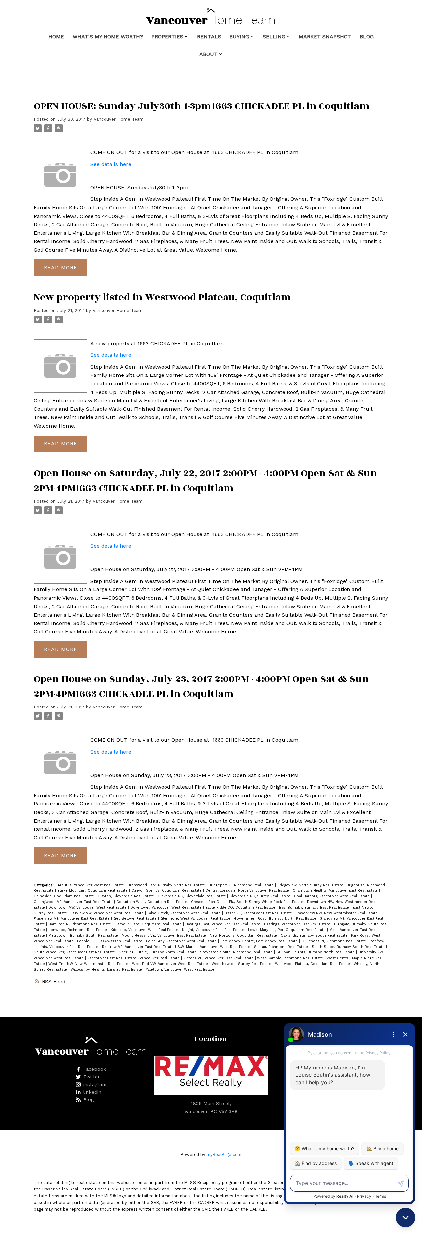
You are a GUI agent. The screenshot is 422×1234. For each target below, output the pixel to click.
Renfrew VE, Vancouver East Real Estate (138, 947)
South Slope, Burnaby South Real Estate (349, 947)
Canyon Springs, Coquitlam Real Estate (167, 890)
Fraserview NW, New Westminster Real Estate (337, 913)
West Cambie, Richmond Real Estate (290, 958)
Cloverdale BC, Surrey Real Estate (260, 896)
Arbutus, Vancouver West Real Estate (91, 885)
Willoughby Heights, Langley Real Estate (107, 969)
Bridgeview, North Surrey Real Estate (311, 885)
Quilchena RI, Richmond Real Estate (334, 941)
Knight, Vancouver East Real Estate (214, 930)
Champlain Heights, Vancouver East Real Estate (336, 890)
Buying (239, 36)
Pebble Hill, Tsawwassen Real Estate (110, 941)
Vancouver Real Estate (160, 958)
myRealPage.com (224, 1154)
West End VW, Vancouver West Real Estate (170, 964)
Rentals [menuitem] (209, 36)
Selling (274, 36)
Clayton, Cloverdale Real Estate (126, 896)
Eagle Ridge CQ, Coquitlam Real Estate (241, 907)
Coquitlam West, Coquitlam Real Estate (152, 902)
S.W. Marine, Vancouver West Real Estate (214, 947)
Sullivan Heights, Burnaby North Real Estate (316, 952)
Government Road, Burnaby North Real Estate (275, 919)
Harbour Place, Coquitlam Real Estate (149, 924)
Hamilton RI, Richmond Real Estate (80, 924)
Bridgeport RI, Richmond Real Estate (242, 885)
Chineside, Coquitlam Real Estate (64, 896)
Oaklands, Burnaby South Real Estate (315, 935)
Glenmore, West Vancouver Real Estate (196, 919)
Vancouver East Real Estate (112, 958)
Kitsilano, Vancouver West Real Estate (145, 930)
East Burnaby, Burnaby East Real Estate (314, 907)
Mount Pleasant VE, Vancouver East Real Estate (164, 935)
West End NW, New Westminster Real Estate (89, 964)
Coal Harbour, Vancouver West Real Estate (332, 896)
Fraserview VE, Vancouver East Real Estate (72, 919)
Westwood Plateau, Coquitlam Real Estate (313, 964)
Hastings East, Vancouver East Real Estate (223, 924)
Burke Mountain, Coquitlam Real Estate (93, 890)
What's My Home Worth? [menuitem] (108, 36)
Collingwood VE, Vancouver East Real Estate (74, 902)
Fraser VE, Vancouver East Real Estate (258, 913)
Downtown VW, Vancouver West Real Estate (88, 907)
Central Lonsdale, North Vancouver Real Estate (247, 890)
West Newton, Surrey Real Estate (242, 964)
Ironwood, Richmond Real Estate (78, 930)
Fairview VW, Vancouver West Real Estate (108, 913)
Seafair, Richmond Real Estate (281, 947)
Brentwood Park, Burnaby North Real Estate (167, 885)
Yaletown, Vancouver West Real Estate (180, 969)
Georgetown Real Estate (135, 919)
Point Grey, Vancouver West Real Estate (182, 941)
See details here (110, 164)
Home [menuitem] (56, 36)
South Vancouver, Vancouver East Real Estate (75, 952)
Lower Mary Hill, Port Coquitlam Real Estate (287, 930)
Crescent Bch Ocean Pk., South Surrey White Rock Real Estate (248, 902)
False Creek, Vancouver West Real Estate (184, 913)
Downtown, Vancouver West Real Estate (166, 907)
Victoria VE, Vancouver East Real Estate (219, 958)
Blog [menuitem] (367, 36)
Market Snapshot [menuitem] (325, 36)
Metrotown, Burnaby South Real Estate (83, 935)
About (208, 54)
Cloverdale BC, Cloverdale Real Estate (192, 896)
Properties (167, 36)
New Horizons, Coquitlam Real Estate (244, 935)
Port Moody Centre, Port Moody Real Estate (259, 941)
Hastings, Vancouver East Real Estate (298, 924)
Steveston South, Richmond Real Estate (237, 952)
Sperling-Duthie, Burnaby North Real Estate (158, 952)
